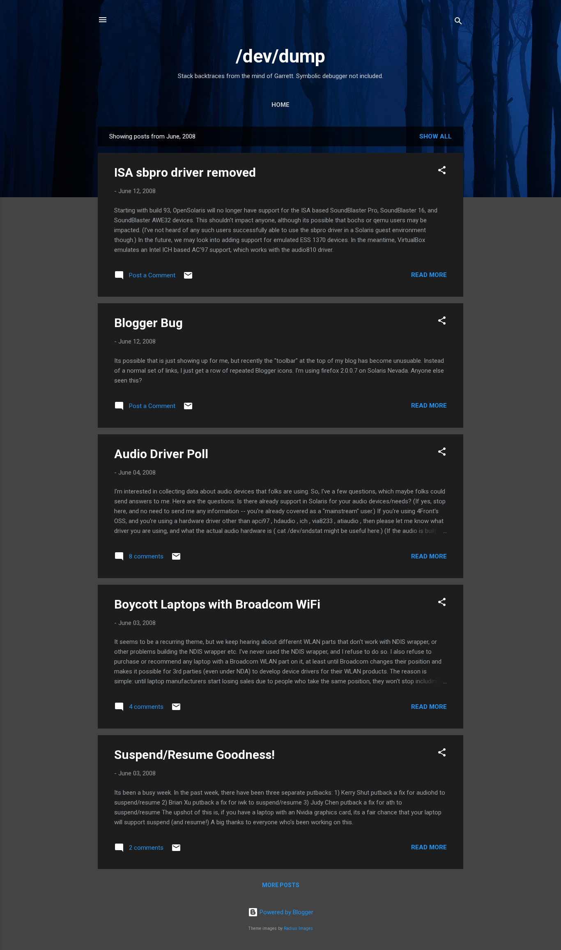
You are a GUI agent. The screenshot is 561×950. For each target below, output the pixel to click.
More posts (280, 885)
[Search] (458, 22)
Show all (435, 136)
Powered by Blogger (285, 912)
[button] (442, 171)
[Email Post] (188, 278)
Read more (429, 275)
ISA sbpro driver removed (185, 172)
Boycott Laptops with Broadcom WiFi (217, 604)
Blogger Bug (148, 323)
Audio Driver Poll (161, 454)
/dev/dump (280, 56)
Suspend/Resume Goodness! (194, 754)
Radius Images (298, 928)
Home (280, 104)
